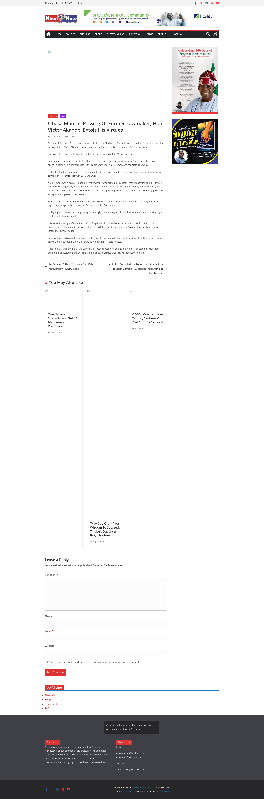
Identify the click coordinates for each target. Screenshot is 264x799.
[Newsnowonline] (48, 34)
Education (135, 34)
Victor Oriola (70, 136)
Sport (98, 34)
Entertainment (115, 34)
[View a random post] (215, 34)
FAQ (47, 708)
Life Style (53, 116)
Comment (51, 574)
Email (49, 631)
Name (49, 616)
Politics (70, 34)
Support (49, 699)
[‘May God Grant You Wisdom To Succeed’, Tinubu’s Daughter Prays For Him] (106, 291)
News (58, 34)
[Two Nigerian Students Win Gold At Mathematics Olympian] (63, 291)
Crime (149, 34)
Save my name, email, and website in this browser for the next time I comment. (94, 662)
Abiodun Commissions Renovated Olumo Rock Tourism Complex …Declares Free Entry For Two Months (136, 269)
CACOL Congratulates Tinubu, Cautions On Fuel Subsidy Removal (147, 318)
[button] (167, 34)
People (162, 34)
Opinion (178, 34)
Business (85, 34)
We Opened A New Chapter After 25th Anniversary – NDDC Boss (71, 266)
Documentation (54, 704)
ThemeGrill (51, 695)
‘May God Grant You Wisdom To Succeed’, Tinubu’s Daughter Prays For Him (105, 529)
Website (49, 646)
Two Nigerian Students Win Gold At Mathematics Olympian (63, 320)
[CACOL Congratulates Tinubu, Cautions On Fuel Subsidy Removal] (148, 291)
